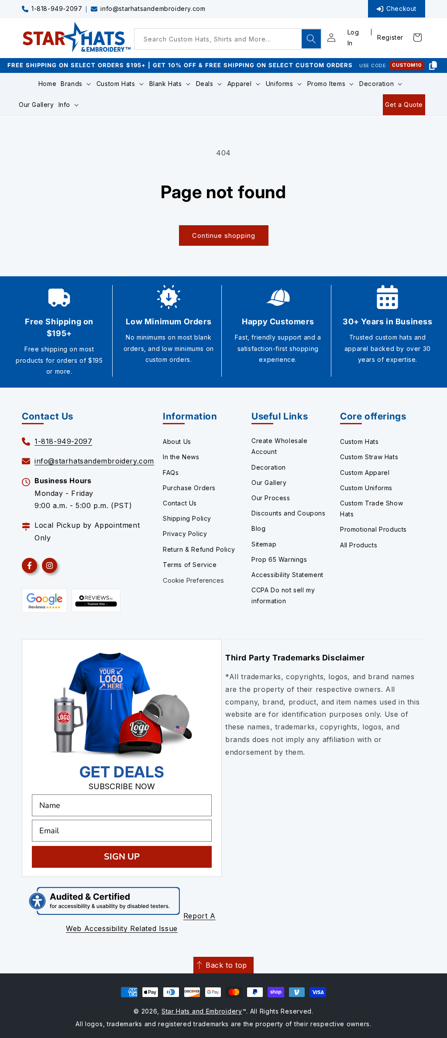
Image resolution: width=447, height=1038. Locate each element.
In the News (181, 457)
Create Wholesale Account (279, 446)
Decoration (268, 467)
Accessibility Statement (287, 574)
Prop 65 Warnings (279, 559)
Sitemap (263, 544)
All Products (358, 545)
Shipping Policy (187, 518)
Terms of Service (190, 564)
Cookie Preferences (193, 580)
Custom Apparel (364, 472)
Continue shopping (223, 235)
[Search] (311, 38)
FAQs (171, 472)
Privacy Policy (185, 533)
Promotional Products (373, 529)
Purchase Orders (189, 488)
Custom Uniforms (366, 488)
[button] (76, 83)
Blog (258, 528)
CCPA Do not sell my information (283, 595)
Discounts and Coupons (288, 513)
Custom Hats (359, 441)
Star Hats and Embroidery (202, 1011)
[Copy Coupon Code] (433, 65)
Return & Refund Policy (199, 549)
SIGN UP (122, 857)
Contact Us (180, 503)
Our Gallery (269, 482)
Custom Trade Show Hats (371, 508)
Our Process (270, 498)
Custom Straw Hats (369, 457)
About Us (177, 441)
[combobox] (228, 39)
